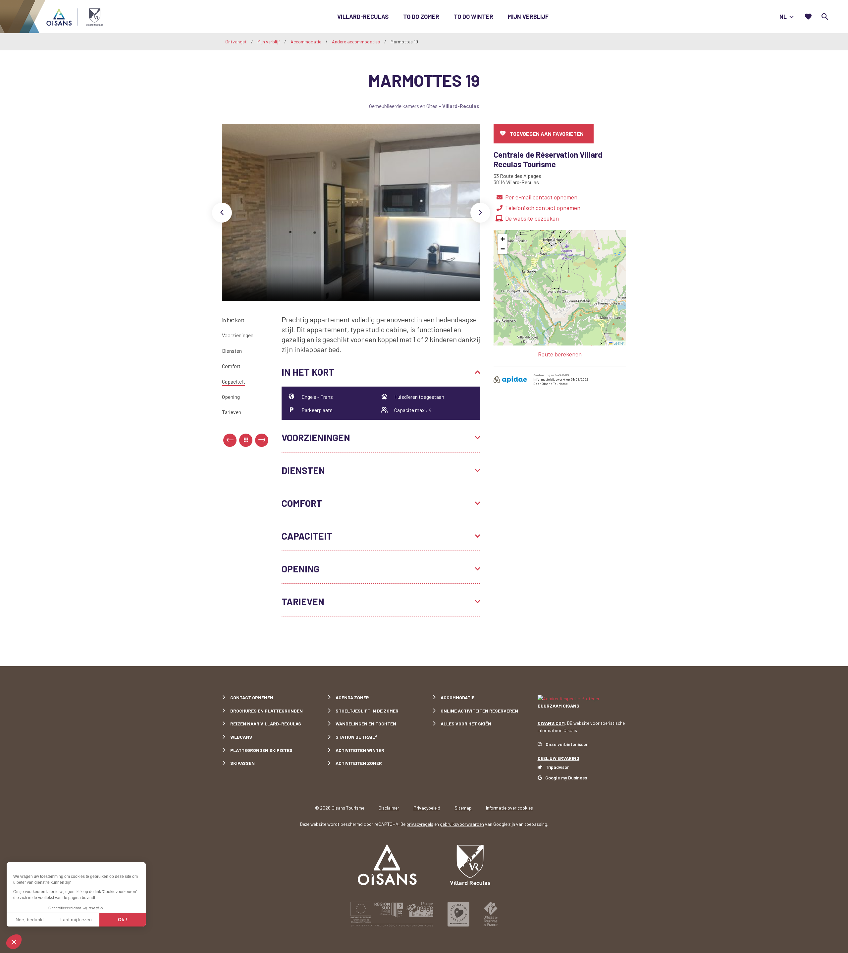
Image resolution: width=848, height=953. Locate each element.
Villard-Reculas (363, 16)
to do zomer (421, 16)
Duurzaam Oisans (558, 706)
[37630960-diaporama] (351, 212)
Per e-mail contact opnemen (541, 197)
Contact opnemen (251, 697)
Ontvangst (236, 41)
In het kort (233, 320)
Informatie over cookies (509, 808)
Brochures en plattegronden (266, 711)
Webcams (241, 737)
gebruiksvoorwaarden (462, 824)
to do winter (473, 16)
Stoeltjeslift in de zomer (367, 711)
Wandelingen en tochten (366, 723)
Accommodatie (306, 41)
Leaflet (618, 342)
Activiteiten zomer (359, 763)
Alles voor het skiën (466, 723)
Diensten (232, 350)
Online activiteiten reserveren (479, 711)
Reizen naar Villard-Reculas (265, 723)
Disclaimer (389, 808)
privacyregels (419, 824)
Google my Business (566, 777)
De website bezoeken (532, 218)
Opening (231, 397)
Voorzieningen (237, 335)
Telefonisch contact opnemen (542, 207)
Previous (222, 213)
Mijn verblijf (528, 16)
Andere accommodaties (356, 41)
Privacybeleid (426, 808)
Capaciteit (233, 381)
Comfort (231, 366)
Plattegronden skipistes (261, 750)
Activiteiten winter (360, 750)
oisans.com (551, 723)
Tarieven (231, 412)
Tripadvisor (557, 767)
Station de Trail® (357, 737)
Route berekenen (560, 354)
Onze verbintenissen (567, 744)
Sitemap (463, 808)
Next (480, 213)
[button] (502, 239)
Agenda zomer (352, 697)
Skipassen (242, 763)
